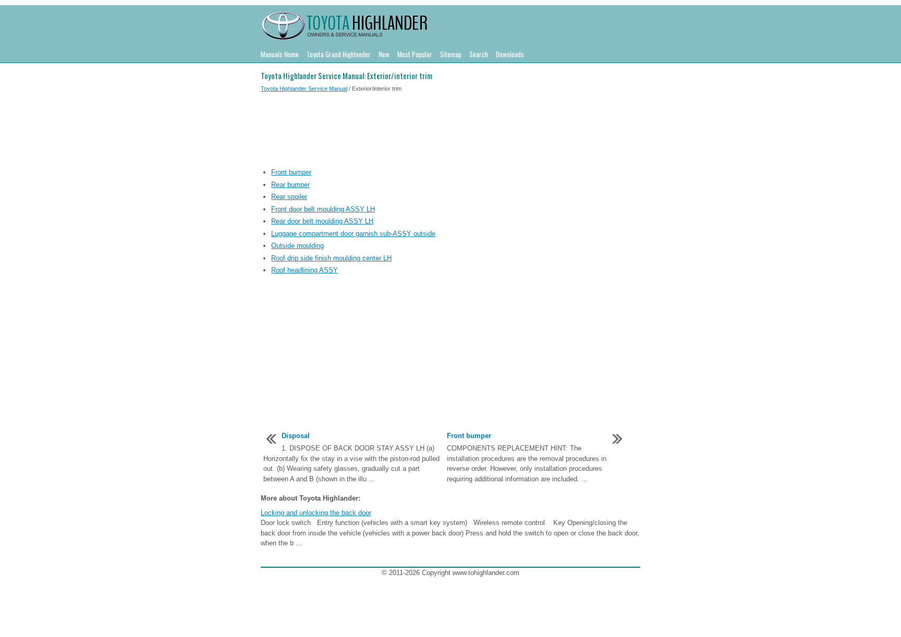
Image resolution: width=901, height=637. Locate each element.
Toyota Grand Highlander (339, 54)
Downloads (510, 54)
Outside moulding (297, 245)
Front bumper (291, 172)
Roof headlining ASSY (304, 270)
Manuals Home (280, 54)
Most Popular (414, 54)
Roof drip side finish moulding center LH (331, 258)
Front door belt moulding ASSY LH (323, 209)
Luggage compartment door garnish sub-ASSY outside (353, 234)
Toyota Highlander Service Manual (304, 88)
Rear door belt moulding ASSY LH (322, 221)
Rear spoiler (289, 197)
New (384, 54)
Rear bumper (290, 185)
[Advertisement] (450, 132)
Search (478, 54)
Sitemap (450, 54)
